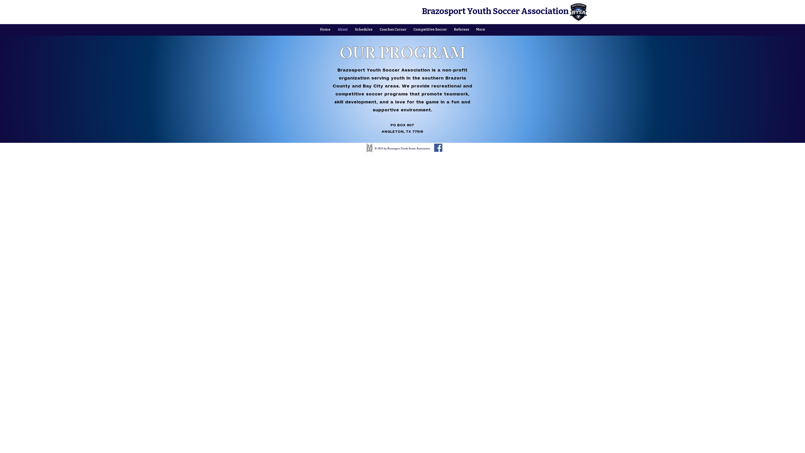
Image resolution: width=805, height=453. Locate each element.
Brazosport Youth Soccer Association (495, 11)
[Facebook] (438, 148)
